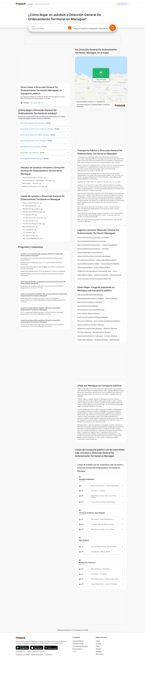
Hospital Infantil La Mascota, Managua (89, 302)
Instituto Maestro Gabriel (102, 267)
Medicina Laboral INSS (101, 275)
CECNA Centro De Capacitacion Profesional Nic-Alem (94, 271)
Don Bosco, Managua (101, 339)
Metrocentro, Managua (84, 321)
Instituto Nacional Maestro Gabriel (88, 263)
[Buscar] (112, 27)
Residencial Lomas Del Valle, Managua (89, 328)
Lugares (98, 643)
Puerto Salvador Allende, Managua (88, 313)
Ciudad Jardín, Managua (85, 339)
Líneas (98, 641)
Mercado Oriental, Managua (101, 332)
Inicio (33, 26)
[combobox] (49, 29)
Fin (74, 26)
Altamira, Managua (111, 298)
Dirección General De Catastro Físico (89, 245)
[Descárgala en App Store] (36, 648)
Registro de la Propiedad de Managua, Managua (92, 317)
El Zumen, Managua (110, 336)
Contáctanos (48, 654)
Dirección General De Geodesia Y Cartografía (91, 241)
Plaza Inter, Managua (110, 328)
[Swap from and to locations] (70, 28)
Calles (98, 646)
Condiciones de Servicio (23, 654)
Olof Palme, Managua (84, 332)
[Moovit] (21, 4)
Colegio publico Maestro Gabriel (106, 260)
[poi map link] (101, 82)
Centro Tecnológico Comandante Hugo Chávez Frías (94, 278)
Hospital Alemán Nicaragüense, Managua (90, 298)
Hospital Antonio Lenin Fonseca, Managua (90, 309)
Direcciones (99, 654)
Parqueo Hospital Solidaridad (110, 263)
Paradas (98, 649)
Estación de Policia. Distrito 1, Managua (90, 336)
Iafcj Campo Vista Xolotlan (85, 260)
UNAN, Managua (114, 339)
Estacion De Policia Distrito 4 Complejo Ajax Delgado (94, 256)
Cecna (115, 271)
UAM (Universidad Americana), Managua (90, 294)
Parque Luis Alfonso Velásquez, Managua (90, 324)
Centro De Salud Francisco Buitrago (88, 248)
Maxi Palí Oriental (115, 275)
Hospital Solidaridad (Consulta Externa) (89, 252)
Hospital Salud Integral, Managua (87, 306)
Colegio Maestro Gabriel (85, 275)
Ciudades (99, 651)
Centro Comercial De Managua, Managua (107, 321)
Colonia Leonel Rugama (84, 267)
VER (45, 177)
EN (74, 651)
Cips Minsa (105, 248)
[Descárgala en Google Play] (22, 648)
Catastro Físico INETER (109, 245)
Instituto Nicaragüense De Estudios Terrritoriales (93, 237)
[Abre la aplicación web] (51, 648)
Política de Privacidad (37, 654)
